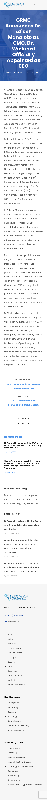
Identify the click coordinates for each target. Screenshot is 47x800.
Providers (12, 643)
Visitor (10, 639)
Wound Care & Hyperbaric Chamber (25, 784)
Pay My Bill (12, 657)
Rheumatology (14, 780)
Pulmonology (14, 775)
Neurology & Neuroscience (20, 766)
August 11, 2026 (10, 472)
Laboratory (13, 707)
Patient (11, 634)
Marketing (12, 680)
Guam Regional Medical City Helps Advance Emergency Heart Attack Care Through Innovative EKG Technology (22, 464)
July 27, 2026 (12, 576)
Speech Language (16, 730)
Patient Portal (14, 648)
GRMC (9, 72)
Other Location (15, 675)
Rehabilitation (14, 721)
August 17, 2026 (10, 452)
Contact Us (13, 621)
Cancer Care (14, 748)
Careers (11, 662)
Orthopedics (14, 771)
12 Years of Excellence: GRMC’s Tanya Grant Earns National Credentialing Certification (23, 445)
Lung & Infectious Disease (19, 762)
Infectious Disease (16, 757)
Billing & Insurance (16, 684)
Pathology (12, 716)
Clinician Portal (15, 652)
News (19, 72)
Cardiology (13, 752)
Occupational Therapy (18, 725)
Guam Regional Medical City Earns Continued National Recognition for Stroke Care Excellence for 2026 (21, 567)
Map (10, 666)
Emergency (13, 702)
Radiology (12, 712)
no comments (34, 72)
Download (12, 671)
